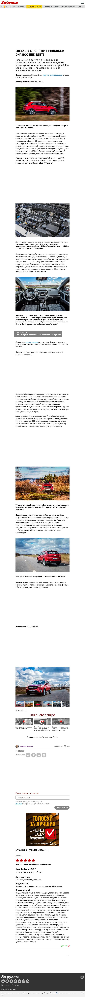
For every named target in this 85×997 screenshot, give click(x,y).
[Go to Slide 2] (29, 704)
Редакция (5, 985)
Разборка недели (51, 6)
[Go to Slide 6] (65, 704)
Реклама (15, 985)
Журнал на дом (34, 6)
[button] (83, 993)
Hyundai (19, 868)
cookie (56, 993)
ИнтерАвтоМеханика (15, 6)
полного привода (31, 342)
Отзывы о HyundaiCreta (31, 850)
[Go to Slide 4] (47, 704)
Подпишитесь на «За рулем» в (42, 737)
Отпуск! (81, 6)
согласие (18, 804)
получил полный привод (52, 75)
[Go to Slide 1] (19, 704)
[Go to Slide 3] (38, 704)
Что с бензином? (68, 6)
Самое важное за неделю (27, 793)
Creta (27, 868)
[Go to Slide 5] (56, 704)
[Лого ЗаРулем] (9, 3)
